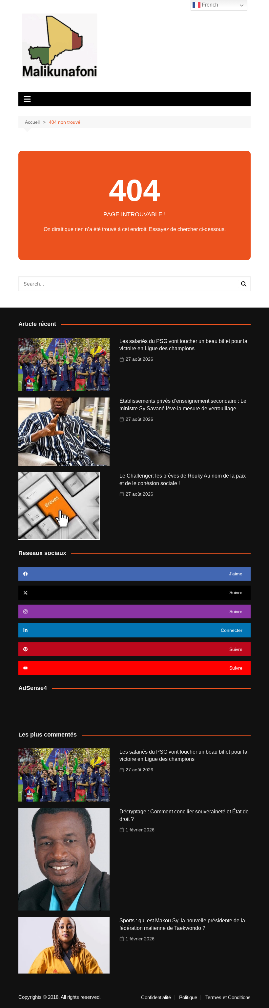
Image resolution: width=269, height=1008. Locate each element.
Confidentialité (156, 997)
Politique (188, 997)
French (209, 5)
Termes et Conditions (228, 997)
